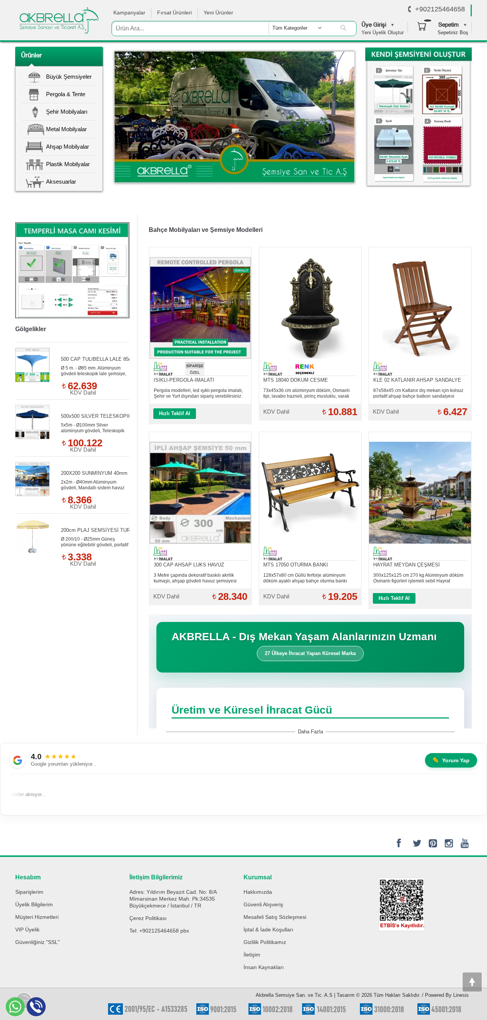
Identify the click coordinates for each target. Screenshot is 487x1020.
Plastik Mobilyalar (68, 164)
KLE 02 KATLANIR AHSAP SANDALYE (417, 380)
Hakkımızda (258, 892)
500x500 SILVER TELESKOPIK (96, 416)
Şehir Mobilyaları (67, 111)
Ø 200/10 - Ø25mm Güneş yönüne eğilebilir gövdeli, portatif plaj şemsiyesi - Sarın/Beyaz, (94, 542)
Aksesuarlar (61, 181)
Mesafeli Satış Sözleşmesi (275, 917)
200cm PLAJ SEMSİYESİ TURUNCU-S (105, 530)
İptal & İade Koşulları (268, 929)
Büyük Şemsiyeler (69, 76)
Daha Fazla (310, 731)
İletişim (252, 955)
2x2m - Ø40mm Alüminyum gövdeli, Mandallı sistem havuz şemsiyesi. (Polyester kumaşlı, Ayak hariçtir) (92, 485)
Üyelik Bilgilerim (34, 904)
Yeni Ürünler (218, 13)
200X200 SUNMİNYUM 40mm (94, 473)
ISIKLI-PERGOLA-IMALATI (184, 380)
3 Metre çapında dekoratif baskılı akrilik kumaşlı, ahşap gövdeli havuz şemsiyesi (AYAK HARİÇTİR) (195, 578)
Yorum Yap (451, 760)
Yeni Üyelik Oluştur (382, 32)
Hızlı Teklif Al (174, 413)
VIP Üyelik (27, 929)
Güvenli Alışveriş (263, 904)
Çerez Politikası (148, 918)
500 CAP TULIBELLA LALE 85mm (99, 359)
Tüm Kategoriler (289, 28)
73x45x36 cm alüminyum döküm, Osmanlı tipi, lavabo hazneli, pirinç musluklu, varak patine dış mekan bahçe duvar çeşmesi (306, 393)
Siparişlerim (29, 892)
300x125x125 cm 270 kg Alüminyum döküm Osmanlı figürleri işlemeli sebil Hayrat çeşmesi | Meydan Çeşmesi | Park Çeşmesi (418, 578)
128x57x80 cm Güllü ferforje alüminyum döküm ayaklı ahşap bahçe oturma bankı (305, 578)
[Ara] (343, 28)
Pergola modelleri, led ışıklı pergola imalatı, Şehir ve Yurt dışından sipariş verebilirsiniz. (198, 393)
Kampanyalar (129, 13)
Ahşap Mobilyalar (67, 146)
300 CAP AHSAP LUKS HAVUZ (189, 565)
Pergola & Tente (65, 94)
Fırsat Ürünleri (174, 13)
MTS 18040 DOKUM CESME (295, 380)
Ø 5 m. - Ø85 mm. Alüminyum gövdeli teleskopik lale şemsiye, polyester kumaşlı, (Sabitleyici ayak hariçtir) (93, 371)
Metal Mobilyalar (66, 129)
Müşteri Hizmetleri (37, 917)
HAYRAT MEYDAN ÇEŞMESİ (406, 565)
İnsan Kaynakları (264, 967)
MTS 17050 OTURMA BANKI (295, 565)
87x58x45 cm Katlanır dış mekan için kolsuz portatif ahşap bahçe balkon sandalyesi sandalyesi (418, 393)
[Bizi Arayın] (409, 9)
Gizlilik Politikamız (265, 942)
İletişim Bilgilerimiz (156, 877)
